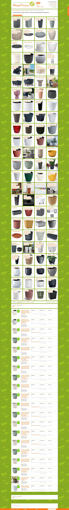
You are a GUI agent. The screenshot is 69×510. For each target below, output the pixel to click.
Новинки (25, 509)
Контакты (38, 5)
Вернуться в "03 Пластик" (17, 15)
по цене (24, 302)
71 (17, 306)
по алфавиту (32, 302)
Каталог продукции (15, 509)
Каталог (17, 10)
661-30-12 (52, 4)
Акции (38, 4)
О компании (39, 1)
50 (54, 302)
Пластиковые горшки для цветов (23, 10)
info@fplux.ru (54, 7)
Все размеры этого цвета (35, 332)
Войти (49, 1)
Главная (14, 10)
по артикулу (28, 302)
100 (56, 302)
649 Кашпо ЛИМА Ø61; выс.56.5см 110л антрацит (25, 478)
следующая (19, 305)
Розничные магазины (40, 6)
